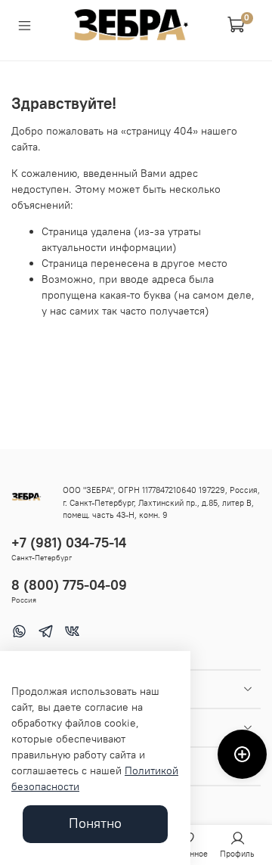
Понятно (95, 823)
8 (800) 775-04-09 (69, 585)
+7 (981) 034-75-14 (68, 542)
